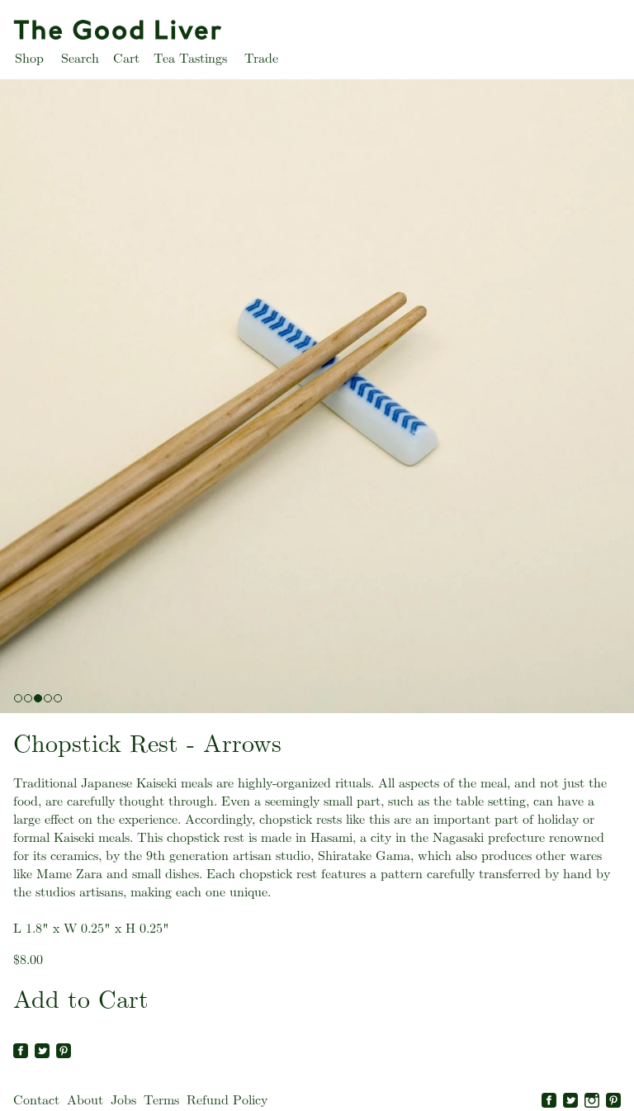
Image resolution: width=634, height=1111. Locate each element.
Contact (36, 1100)
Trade (261, 58)
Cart (126, 58)
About (85, 1100)
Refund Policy (227, 1100)
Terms (161, 1100)
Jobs (123, 1100)
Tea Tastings (190, 58)
